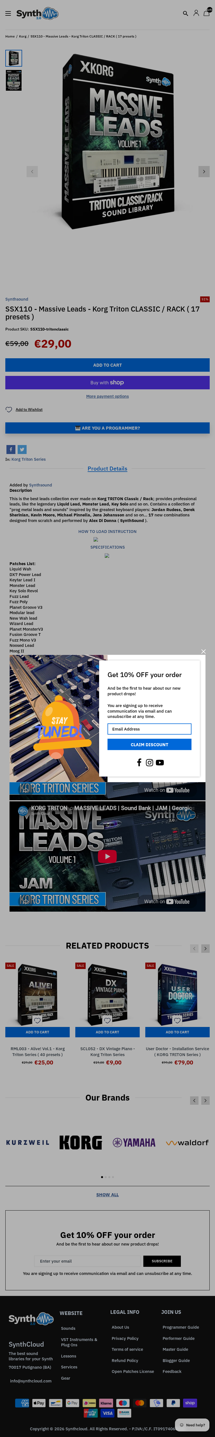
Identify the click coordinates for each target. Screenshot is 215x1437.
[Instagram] (149, 763)
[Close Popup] (203, 651)
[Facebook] (139, 763)
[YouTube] (160, 763)
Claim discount (149, 744)
